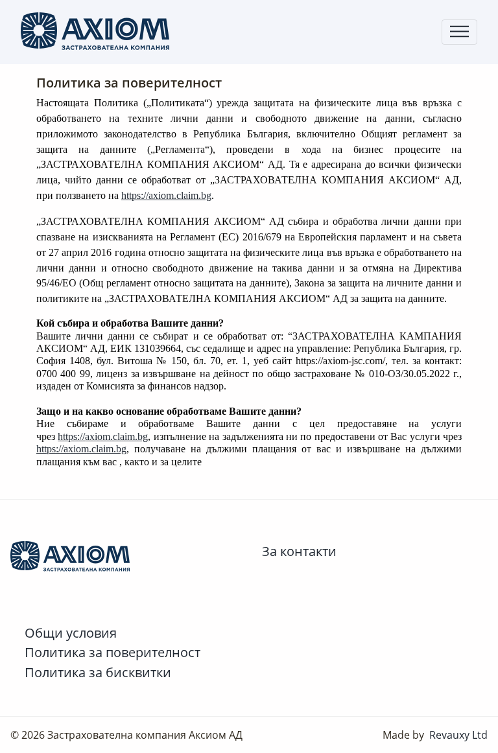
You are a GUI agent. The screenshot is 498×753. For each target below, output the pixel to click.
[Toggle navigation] (459, 32)
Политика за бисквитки (98, 672)
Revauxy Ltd (458, 735)
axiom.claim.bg (179, 195)
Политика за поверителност (112, 652)
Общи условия (71, 632)
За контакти (299, 551)
